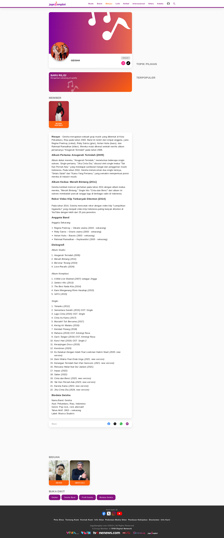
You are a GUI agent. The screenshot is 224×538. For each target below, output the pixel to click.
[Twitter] (109, 513)
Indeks (160, 4)
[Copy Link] (128, 424)
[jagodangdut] (153, 533)
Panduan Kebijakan (138, 520)
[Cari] (173, 3)
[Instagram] (123, 63)
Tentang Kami (72, 520)
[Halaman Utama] (58, 3)
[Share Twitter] (115, 424)
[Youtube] (119, 513)
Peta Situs (59, 520)
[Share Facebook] (109, 424)
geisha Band (69, 497)
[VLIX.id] (86, 533)
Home (91, 4)
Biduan (109, 4)
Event (99, 4)
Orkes (151, 4)
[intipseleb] (139, 533)
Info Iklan (99, 520)
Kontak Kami (86, 520)
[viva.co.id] (72, 533)
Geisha (55, 497)
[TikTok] (128, 63)
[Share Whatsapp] (121, 424)
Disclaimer (154, 520)
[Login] (168, 3)
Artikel (126, 4)
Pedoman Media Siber (116, 520)
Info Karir (165, 520)
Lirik (118, 4)
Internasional (139, 4)
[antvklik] (126, 533)
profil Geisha (87, 497)
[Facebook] (104, 513)
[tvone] (106, 533)
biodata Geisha (106, 497)
